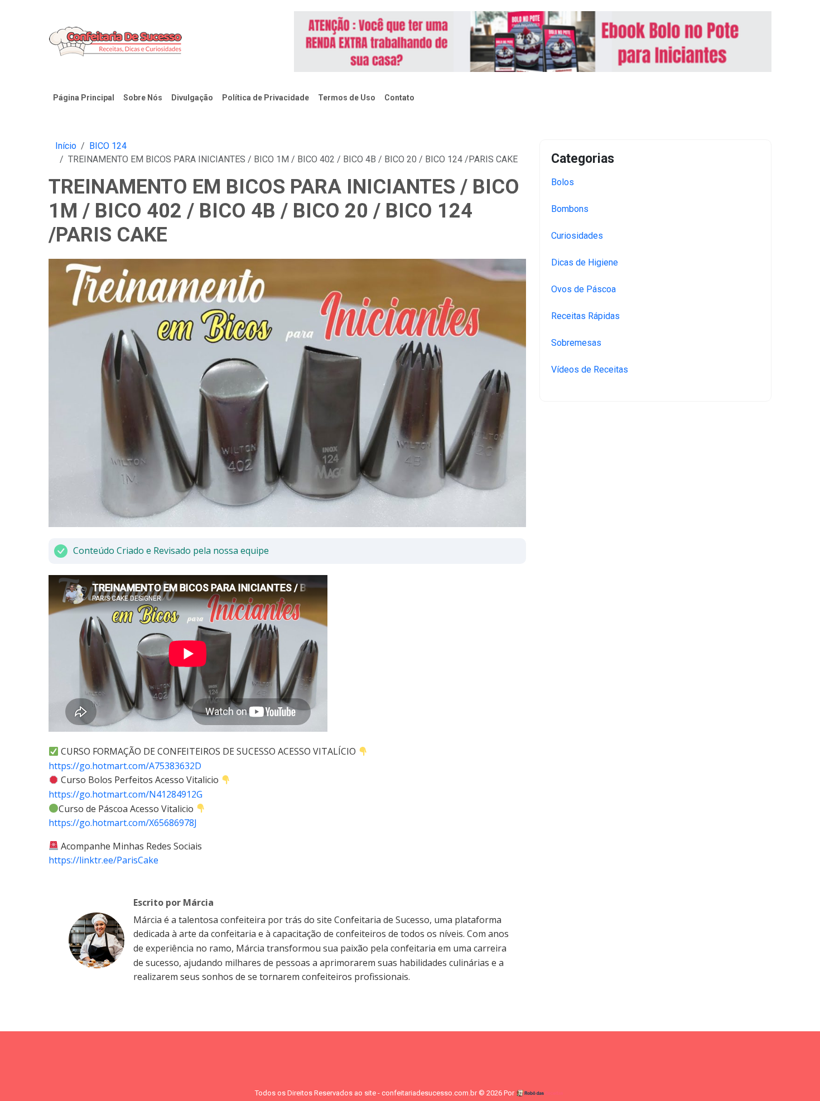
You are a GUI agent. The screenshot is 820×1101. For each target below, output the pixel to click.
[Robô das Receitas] (540, 1093)
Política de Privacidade (265, 97)
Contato (399, 97)
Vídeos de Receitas (589, 369)
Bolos (562, 182)
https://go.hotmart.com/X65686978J (123, 823)
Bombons (570, 209)
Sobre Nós (142, 97)
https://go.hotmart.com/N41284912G (125, 794)
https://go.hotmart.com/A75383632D (125, 766)
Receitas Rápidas (585, 316)
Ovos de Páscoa (583, 289)
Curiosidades (577, 235)
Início (65, 146)
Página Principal (83, 97)
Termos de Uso (346, 97)
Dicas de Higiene (584, 262)
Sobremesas (576, 342)
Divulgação (192, 97)
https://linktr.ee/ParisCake (103, 860)
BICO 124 (108, 146)
